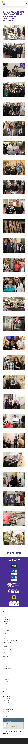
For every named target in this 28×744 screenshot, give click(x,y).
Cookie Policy (6, 679)
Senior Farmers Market (8, 709)
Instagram (5, 617)
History (4, 664)
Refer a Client (6, 711)
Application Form (7, 652)
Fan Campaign (6, 698)
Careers (5, 662)
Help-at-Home (6, 700)
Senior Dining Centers (8, 707)
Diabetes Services (7, 694)
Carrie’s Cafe (6, 691)
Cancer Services (6, 696)
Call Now (5, 623)
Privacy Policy (6, 684)
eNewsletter (6, 621)
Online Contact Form (8, 619)
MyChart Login (6, 625)
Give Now (5, 633)
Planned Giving (6, 636)
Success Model (6, 673)
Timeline (5, 675)
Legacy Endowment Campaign (10, 638)
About (4, 659)
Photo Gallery (6, 677)
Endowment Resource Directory (10, 640)
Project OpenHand (7, 705)
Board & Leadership (7, 668)
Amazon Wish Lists (7, 642)
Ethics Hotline (6, 681)
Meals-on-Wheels (7, 702)
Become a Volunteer (7, 649)
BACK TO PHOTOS (14, 553)
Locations (5, 666)
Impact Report (6, 670)
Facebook (5, 614)
